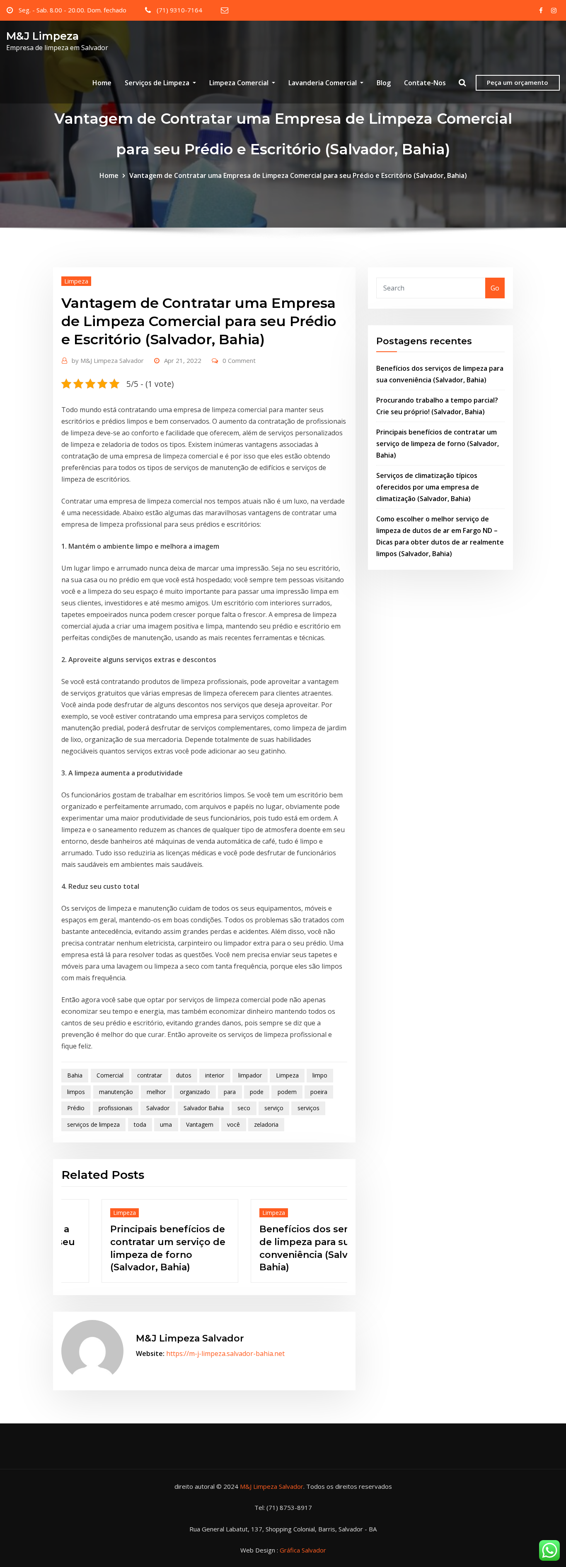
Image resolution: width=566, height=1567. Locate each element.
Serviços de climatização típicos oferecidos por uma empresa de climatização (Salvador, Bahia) (427, 487)
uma (166, 1124)
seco (243, 1108)
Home (101, 82)
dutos (183, 1075)
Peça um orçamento (517, 82)
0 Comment (239, 360)
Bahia (74, 1075)
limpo (319, 1075)
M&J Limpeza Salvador (108, 360)
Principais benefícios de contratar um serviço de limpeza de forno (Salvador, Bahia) (437, 443)
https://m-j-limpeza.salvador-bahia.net (225, 1353)
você (233, 1124)
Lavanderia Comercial (323, 82)
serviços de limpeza (93, 1124)
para (230, 1092)
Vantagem (199, 1124)
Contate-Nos (425, 82)
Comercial (110, 1075)
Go (495, 288)
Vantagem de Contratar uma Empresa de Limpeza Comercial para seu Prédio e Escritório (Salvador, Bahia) (298, 175)
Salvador (157, 1108)
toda (140, 1124)
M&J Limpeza (42, 35)
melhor (156, 1092)
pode (257, 1092)
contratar (149, 1075)
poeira (318, 1092)
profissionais (116, 1108)
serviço (273, 1108)
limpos (76, 1092)
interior (214, 1075)
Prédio (76, 1108)
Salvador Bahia (204, 1108)
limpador (250, 1075)
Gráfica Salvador (303, 1550)
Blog (384, 82)
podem (287, 1092)
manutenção (116, 1092)
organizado (195, 1092)
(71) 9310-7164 (179, 10)
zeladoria (266, 1124)
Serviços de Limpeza (158, 82)
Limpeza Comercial (239, 82)
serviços (308, 1108)
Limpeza (76, 281)
